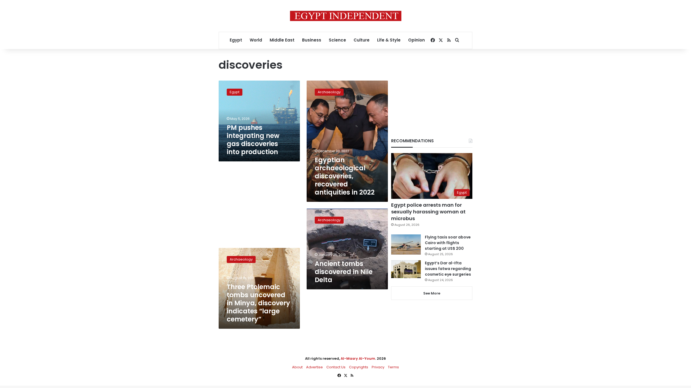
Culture (362, 40)
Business (311, 40)
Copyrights (358, 367)
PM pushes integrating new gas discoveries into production (253, 139)
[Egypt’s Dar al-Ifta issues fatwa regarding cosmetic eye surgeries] (406, 269)
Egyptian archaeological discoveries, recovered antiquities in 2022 (345, 176)
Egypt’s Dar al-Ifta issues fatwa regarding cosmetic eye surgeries (448, 268)
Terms (393, 367)
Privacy (378, 367)
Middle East (282, 40)
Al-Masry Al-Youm (358, 358)
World (256, 40)
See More (431, 293)
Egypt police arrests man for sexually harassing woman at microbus (428, 212)
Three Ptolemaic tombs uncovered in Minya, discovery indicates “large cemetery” (258, 303)
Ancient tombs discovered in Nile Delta (343, 271)
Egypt (236, 40)
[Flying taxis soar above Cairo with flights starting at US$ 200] (406, 244)
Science (337, 40)
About (297, 367)
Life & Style (389, 40)
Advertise (314, 367)
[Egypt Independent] (345, 16)
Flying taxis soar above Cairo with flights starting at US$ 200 (448, 242)
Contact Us (336, 367)
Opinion (416, 40)
